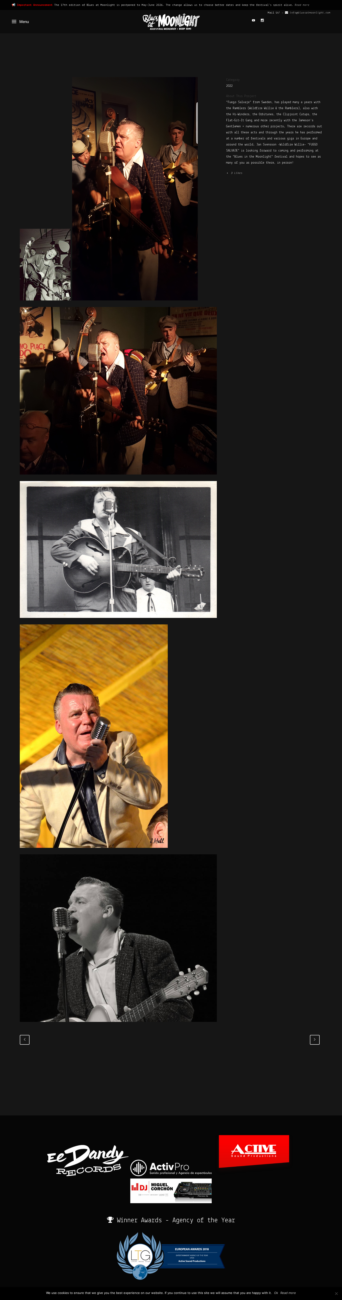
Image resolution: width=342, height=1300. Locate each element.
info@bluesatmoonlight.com (310, 12)
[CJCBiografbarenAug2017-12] (135, 304)
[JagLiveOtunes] (118, 1025)
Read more (302, 5)
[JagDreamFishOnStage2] (94, 851)
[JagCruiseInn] (46, 304)
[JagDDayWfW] (118, 621)
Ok (276, 1293)
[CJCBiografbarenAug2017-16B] (118, 478)
